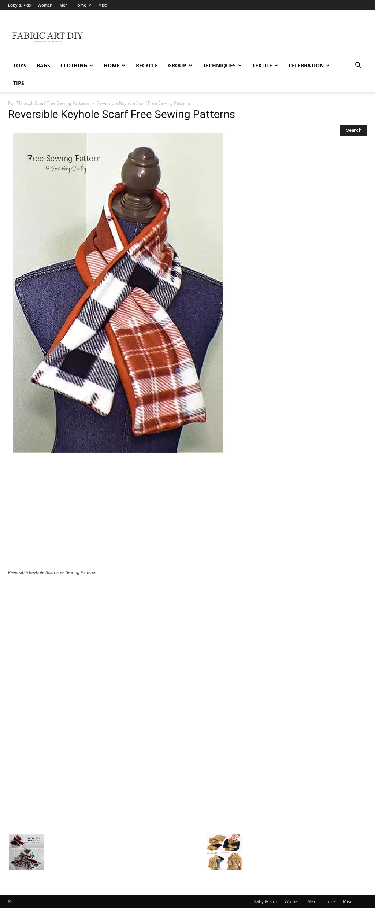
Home (80, 5)
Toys (19, 65)
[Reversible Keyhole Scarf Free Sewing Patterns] (118, 456)
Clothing (73, 65)
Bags (43, 65)
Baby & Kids (19, 5)
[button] (358, 66)
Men (63, 5)
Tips (18, 82)
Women (45, 5)
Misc (102, 5)
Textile (262, 65)
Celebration (306, 65)
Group (177, 65)
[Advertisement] (233, 37)
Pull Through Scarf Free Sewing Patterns (49, 103)
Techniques (219, 65)
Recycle (147, 65)
